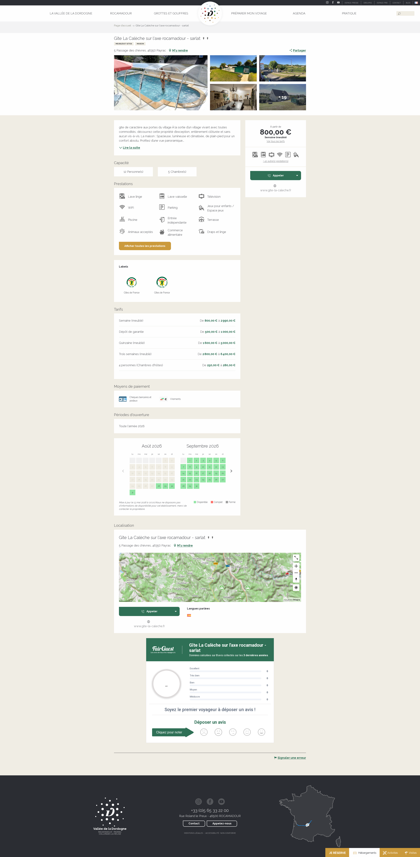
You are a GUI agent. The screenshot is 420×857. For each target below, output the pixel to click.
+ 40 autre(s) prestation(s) (275, 161)
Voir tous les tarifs (276, 141)
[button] (416, 2)
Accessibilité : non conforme (220, 833)
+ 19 (283, 97)
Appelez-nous (221, 823)
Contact (194, 823)
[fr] (416, 2)
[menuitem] (71, 13)
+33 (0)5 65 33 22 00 (210, 810)
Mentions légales (193, 833)
